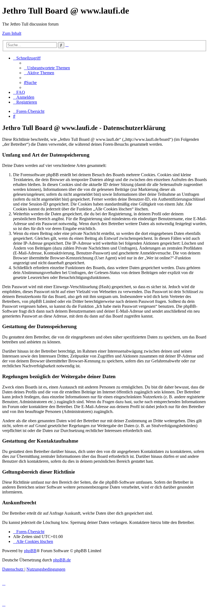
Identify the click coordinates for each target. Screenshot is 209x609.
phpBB (30, 550)
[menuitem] (47, 68)
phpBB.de (62, 560)
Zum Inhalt (11, 33)
